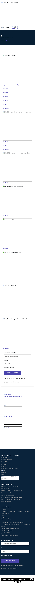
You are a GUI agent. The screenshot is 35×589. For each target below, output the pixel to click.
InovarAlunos (5, 457)
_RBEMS (3, 509)
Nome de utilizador (10, 353)
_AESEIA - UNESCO (7, 531)
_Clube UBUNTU (6, 533)
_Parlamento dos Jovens (9, 520)
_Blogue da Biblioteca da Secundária (12, 522)
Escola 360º (5, 488)
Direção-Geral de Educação (10, 486)
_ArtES (3, 516)
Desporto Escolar (6, 493)
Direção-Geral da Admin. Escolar (11, 491)
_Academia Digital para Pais (10, 528)
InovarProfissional (6, 460)
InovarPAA (4, 462)
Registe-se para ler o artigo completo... (15, 85)
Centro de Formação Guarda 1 (10, 499)
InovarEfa (4, 464)
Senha (6, 360)
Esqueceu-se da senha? (11, 382)
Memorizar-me (9, 367)
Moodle (3, 466)
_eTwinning (5, 518)
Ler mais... (6, 89)
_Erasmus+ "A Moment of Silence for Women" (15, 511)
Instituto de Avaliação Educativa (11, 497)
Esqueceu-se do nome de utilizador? (15, 378)
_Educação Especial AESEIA (9, 535)
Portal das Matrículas (8, 495)
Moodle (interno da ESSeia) (9, 468)
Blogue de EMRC (6, 501)
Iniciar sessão (12, 373)
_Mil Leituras (5, 513)
